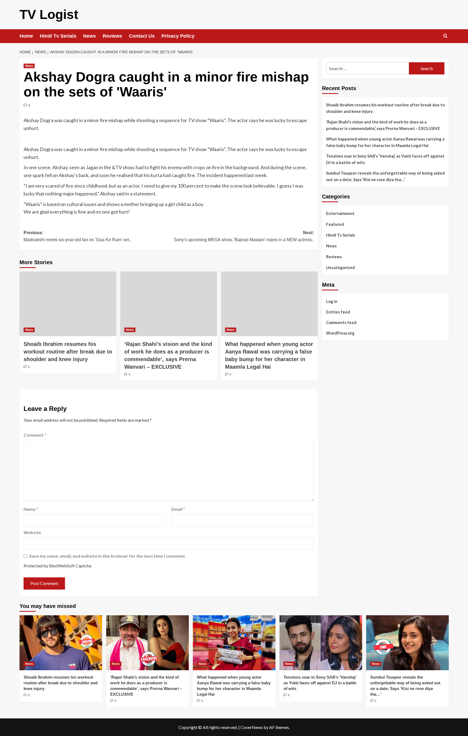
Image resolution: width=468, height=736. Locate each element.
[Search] (445, 36)
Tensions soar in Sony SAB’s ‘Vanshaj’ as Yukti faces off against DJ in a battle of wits (385, 159)
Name (31, 509)
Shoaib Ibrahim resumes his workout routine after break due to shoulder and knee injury (68, 351)
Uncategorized (340, 267)
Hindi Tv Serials (58, 36)
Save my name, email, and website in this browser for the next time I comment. (107, 555)
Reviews (112, 36)
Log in (331, 301)
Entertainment (340, 213)
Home (26, 36)
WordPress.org (340, 332)
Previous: (77, 236)
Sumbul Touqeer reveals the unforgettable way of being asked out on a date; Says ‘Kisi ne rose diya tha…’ (385, 176)
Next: (244, 236)
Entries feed (338, 311)
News (89, 36)
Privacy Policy (177, 36)
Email (178, 509)
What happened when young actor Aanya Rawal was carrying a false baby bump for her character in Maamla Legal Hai (385, 142)
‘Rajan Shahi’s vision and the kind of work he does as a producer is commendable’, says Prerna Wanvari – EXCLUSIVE (383, 125)
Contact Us (142, 36)
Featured (335, 224)
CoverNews (251, 727)
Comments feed (341, 322)
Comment (35, 434)
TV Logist (49, 14)
